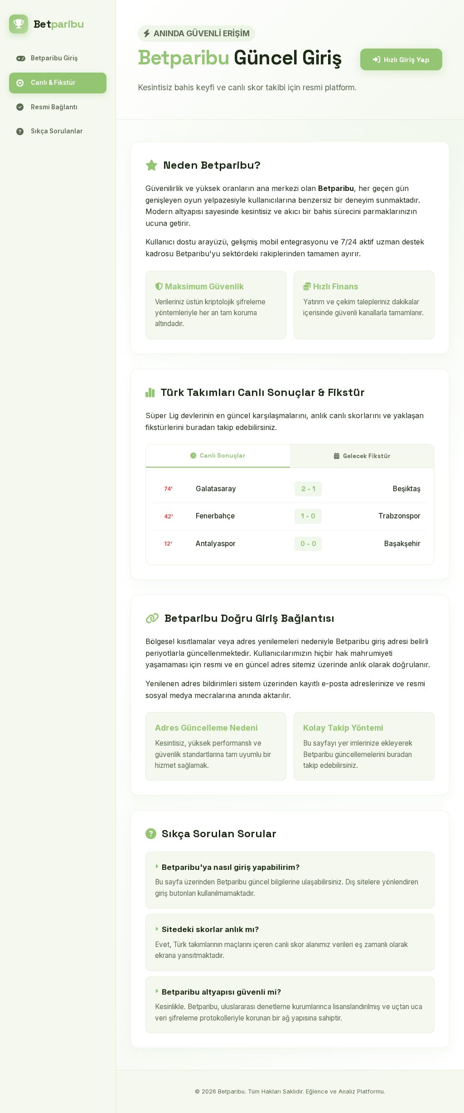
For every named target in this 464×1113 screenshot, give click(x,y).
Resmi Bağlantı (54, 107)
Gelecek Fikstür (367, 456)
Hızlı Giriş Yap (407, 59)
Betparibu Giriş (54, 58)
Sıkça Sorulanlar (57, 131)
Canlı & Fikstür (53, 82)
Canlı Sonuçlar (223, 455)
